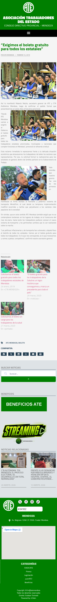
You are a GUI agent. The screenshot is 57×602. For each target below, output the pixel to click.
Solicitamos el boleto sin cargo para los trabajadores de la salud (11, 319)
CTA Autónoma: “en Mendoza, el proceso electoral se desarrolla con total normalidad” (12, 474)
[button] (28, 32)
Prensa (28, 571)
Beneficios (29, 582)
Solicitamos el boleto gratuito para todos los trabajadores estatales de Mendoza (12, 279)
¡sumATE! (28, 578)
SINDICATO (28, 567)
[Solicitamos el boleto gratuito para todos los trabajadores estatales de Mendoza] (12, 266)
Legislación (28, 575)
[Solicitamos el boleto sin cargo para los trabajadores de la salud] (12, 308)
